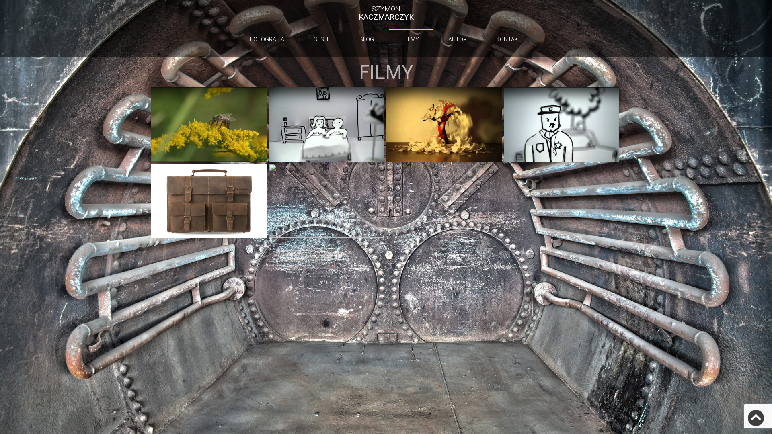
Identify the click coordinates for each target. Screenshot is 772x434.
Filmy (411, 39)
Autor (457, 39)
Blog (366, 39)
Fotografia (267, 39)
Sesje (322, 39)
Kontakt (509, 39)
